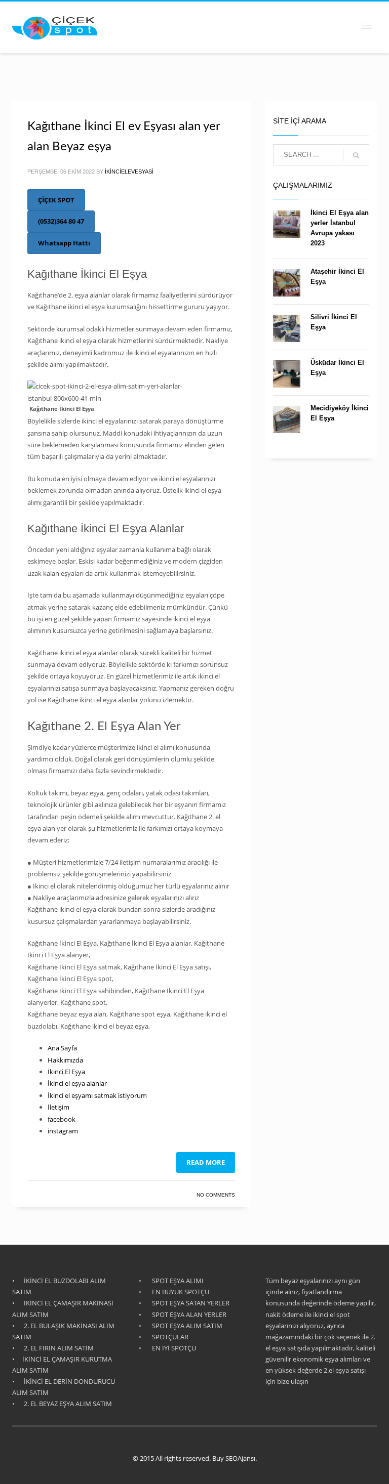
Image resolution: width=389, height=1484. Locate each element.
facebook (61, 1119)
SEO (231, 1458)
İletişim (58, 1107)
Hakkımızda (65, 1060)
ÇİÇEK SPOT (56, 199)
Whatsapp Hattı (64, 242)
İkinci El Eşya (66, 1071)
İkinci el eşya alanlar (77, 1083)
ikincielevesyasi (129, 171)
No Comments (216, 1195)
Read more (205, 1162)
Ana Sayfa (62, 1047)
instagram (63, 1130)
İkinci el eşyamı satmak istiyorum (97, 1095)
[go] (356, 155)
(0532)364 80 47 (61, 221)
